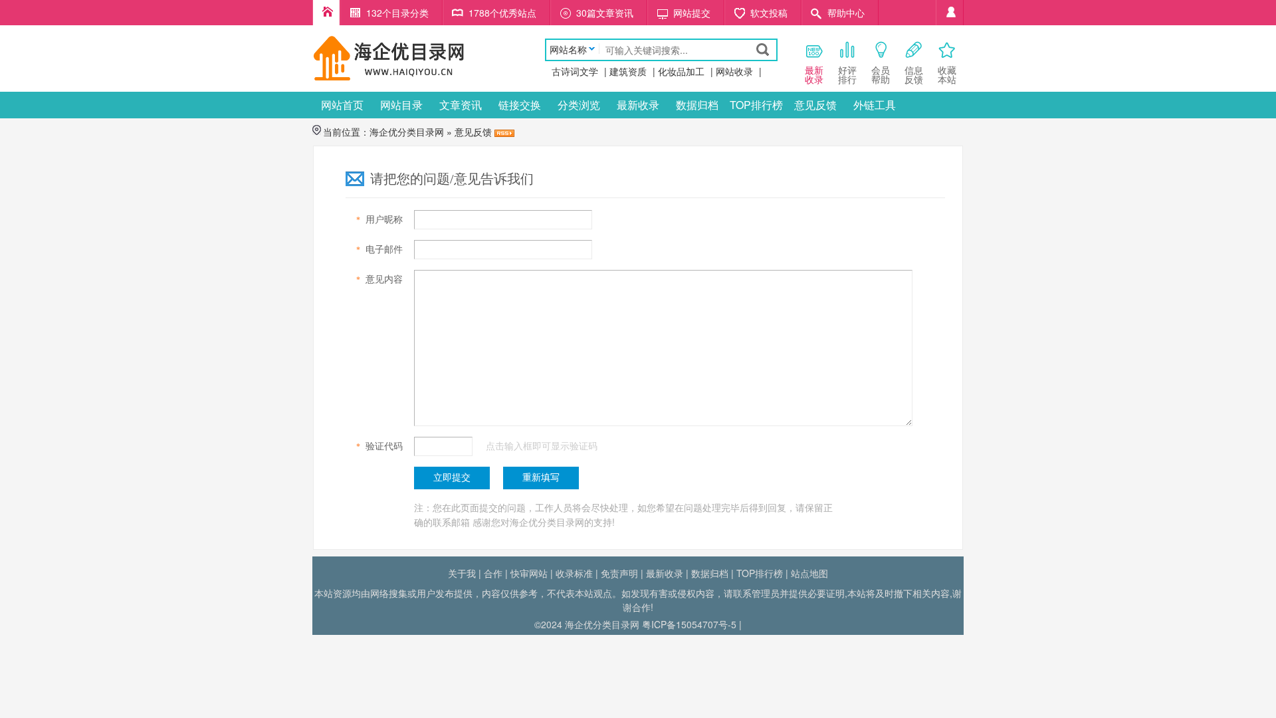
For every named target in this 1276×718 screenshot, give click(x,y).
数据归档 (697, 104)
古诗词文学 (575, 71)
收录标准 (574, 573)
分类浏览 (579, 104)
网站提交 (691, 12)
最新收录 (638, 104)
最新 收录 (814, 74)
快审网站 (529, 573)
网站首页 (342, 104)
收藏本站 (947, 74)
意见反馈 (815, 104)
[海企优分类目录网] (388, 57)
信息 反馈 (913, 74)
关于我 (462, 573)
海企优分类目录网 (407, 131)
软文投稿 (769, 12)
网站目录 (401, 104)
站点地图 (809, 573)
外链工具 (874, 104)
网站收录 (734, 71)
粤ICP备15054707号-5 (689, 624)
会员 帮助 (880, 74)
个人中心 (950, 12)
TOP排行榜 (756, 104)
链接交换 (519, 104)
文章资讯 (460, 104)
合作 (493, 573)
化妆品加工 (681, 71)
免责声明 (619, 573)
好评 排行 (847, 74)
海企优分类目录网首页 (326, 12)
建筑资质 (628, 71)
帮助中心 (846, 12)
